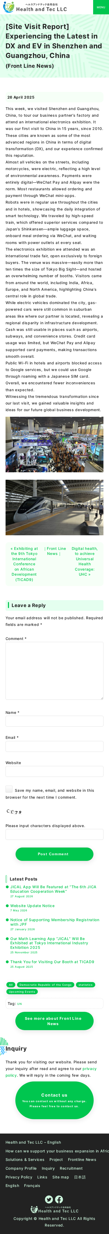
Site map (60, 1177)
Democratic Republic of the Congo (46, 984)
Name (13, 712)
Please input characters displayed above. (45, 825)
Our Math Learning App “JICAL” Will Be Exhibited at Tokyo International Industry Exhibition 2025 (49, 945)
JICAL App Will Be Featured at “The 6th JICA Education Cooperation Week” (53, 891)
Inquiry (48, 1168)
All (11, 984)
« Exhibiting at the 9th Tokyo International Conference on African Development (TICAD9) (24, 564)
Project (56, 1159)
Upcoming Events (22, 991)
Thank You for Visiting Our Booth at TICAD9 (52, 963)
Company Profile (21, 1168)
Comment (16, 638)
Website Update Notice (32, 907)
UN (19, 1004)
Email (12, 737)
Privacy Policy (19, 1177)
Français (32, 1185)
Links (42, 1177)
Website (13, 762)
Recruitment (71, 1168)
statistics (86, 984)
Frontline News (82, 1159)
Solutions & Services (25, 1159)
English (12, 1185)
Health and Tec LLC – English (33, 1142)
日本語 (80, 1177)
